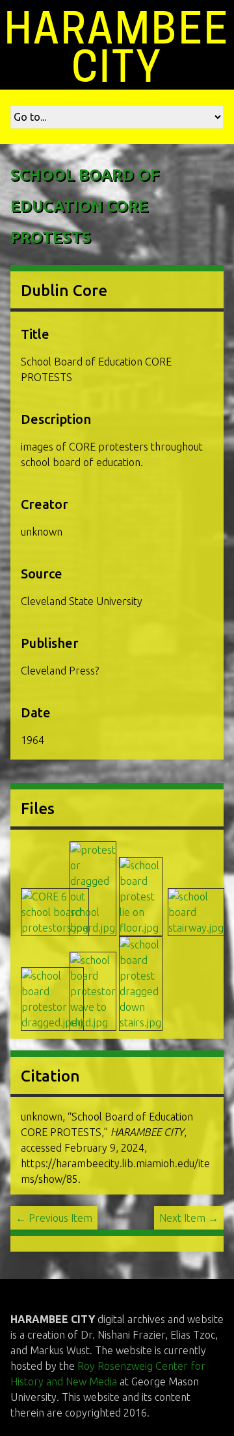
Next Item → (188, 1218)
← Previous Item (54, 1218)
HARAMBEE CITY (117, 47)
